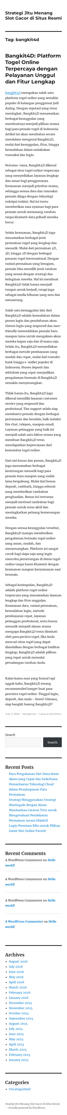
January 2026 (19, 998)
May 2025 (16, 1039)
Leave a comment (50, 713)
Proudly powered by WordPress (27, 1107)
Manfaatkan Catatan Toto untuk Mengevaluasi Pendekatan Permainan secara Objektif (33, 815)
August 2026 (18, 961)
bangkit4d (12, 93)
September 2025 (21, 1018)
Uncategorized (20, 1089)
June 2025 (16, 1034)
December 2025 (20, 1003)
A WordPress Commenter (24, 921)
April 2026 (16, 982)
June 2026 (16, 972)
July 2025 (16, 1029)
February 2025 (19, 1055)
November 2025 (21, 1008)
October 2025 (19, 1013)
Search (10, 735)
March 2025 (18, 1049)
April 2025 (16, 1044)
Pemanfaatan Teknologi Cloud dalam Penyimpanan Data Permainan (31, 789)
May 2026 (16, 977)
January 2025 (18, 1060)
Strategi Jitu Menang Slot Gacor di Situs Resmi (33, 15)
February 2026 (20, 992)
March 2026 (18, 987)
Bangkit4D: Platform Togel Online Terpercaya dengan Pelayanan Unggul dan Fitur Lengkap (33, 69)
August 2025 (18, 1023)
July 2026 (16, 966)
